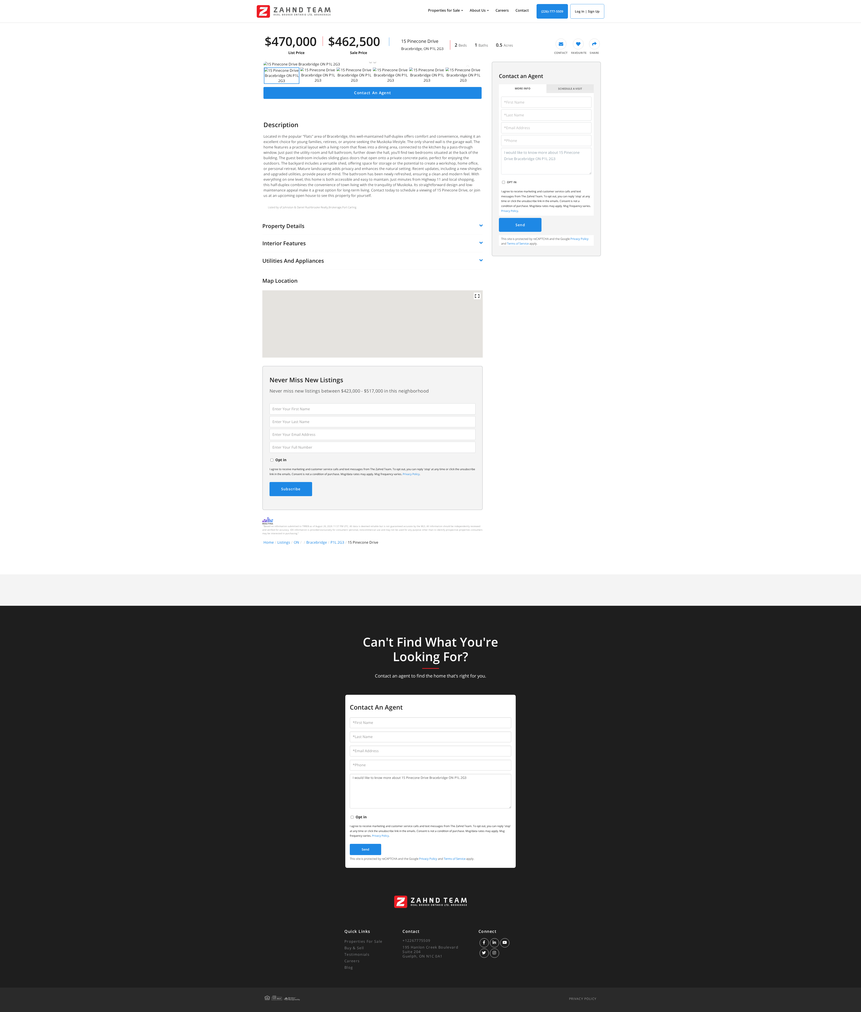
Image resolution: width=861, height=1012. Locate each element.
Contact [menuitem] (522, 10)
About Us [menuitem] (478, 10)
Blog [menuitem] (348, 967)
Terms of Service (518, 243)
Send (520, 224)
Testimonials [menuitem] (357, 954)
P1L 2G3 (337, 542)
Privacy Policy (411, 474)
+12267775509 (416, 940)
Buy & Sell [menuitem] (354, 947)
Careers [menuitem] (502, 10)
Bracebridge (316, 542)
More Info (523, 88)
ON (296, 542)
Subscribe (290, 488)
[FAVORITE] (578, 47)
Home (268, 542)
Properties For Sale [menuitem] (363, 941)
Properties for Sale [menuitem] (444, 10)
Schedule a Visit (570, 89)
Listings (283, 542)
